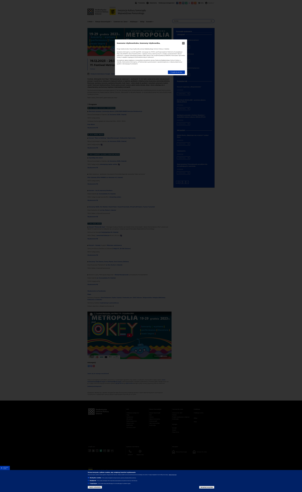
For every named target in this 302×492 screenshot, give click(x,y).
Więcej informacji (173, 474)
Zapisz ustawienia (95, 487)
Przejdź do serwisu (176, 72)
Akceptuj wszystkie (207, 487)
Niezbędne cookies (95, 477)
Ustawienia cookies (5, 468)
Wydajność (93, 480)
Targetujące (93, 483)
